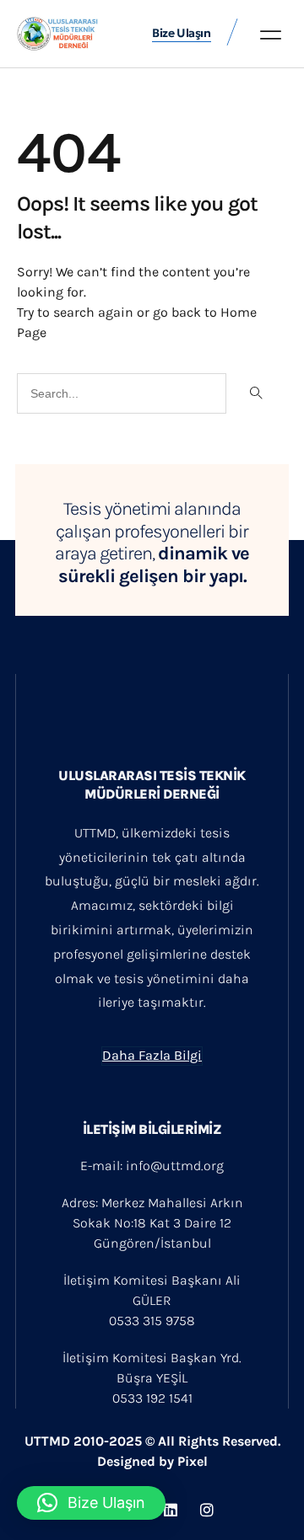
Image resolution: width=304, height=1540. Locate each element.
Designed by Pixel (152, 1461)
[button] (270, 34)
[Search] (254, 393)
